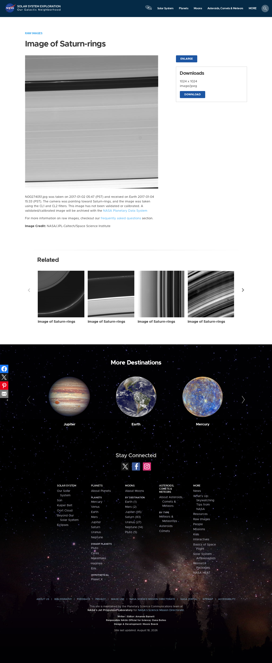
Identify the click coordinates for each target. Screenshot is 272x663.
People (198, 524)
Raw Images (33, 33)
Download (192, 94)
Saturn (95, 527)
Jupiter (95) (133, 512)
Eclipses (62, 524)
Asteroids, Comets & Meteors (166, 488)
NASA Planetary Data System (125, 210)
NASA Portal (188, 599)
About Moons (134, 490)
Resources (200, 514)
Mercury (202, 424)
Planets (97, 485)
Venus (95, 506)
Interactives (201, 539)
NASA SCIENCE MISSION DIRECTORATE (152, 599)
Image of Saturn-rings (56, 321)
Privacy (100, 599)
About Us (42, 599)
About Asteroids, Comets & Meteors (171, 501)
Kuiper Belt (64, 505)
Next (243, 290)
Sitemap (208, 599)
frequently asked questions (121, 218)
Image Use (117, 599)
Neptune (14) (134, 527)
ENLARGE (186, 59)
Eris (93, 568)
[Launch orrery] (148, 9)
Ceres (95, 553)
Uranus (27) (133, 522)
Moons (130, 485)
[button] (252, 8)
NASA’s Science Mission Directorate (161, 610)
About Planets (101, 490)
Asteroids (166, 526)
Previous (29, 290)
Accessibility (227, 599)
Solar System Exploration (39, 5)
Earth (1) (131, 501)
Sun (59, 500)
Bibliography (63, 599)
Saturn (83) (133, 517)
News (197, 490)
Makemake (98, 558)
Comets (164, 531)
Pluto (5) (131, 532)
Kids (196, 534)
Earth (136, 424)
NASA (11, 8)
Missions (199, 529)
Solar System (66, 485)
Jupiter (69, 424)
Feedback (83, 599)
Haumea (96, 563)
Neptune (97, 537)
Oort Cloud (65, 510)
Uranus (96, 532)
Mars (94, 517)
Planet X (97, 579)
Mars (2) (131, 506)
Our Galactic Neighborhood (39, 10)
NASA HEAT (201, 572)
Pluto (94, 548)
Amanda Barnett (145, 616)
